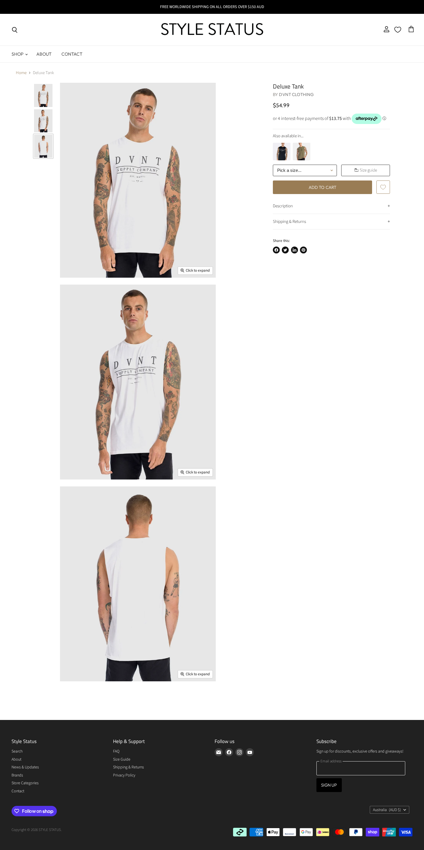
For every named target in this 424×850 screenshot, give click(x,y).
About (44, 54)
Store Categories (25, 783)
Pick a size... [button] (289, 170)
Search (17, 751)
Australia (387, 810)
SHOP (18, 54)
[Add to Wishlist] (383, 187)
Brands (17, 775)
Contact (72, 54)
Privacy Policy (124, 775)
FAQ (116, 751)
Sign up (329, 785)
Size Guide (121, 759)
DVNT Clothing (296, 94)
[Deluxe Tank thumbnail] (43, 95)
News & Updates (25, 767)
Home (21, 72)
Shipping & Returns (289, 222)
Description (283, 206)
